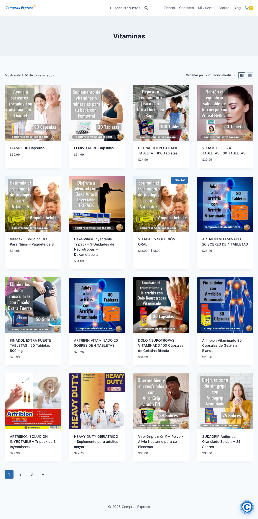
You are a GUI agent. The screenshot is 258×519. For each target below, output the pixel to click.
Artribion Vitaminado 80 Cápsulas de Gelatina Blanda (222, 345)
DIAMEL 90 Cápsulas (27, 148)
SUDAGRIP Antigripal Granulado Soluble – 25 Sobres (221, 442)
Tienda (169, 8)
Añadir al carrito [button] (25, 166)
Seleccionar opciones (157, 262)
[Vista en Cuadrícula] (241, 75)
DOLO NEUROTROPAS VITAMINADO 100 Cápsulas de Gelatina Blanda (160, 345)
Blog (237, 8)
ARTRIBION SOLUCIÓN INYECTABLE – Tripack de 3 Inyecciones (33, 442)
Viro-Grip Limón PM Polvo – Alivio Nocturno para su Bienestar (160, 442)
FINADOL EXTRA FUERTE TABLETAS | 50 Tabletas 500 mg (30, 345)
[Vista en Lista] (250, 75)
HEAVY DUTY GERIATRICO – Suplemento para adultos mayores (96, 442)
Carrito (223, 8)
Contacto (186, 8)
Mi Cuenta (206, 8)
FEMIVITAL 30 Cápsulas (94, 148)
